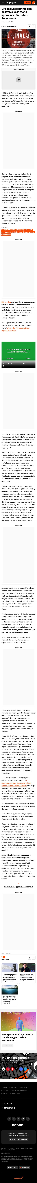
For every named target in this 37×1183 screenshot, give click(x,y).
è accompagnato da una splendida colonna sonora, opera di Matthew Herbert (16, 783)
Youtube (8, 953)
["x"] (16, 1069)
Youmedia (4, 1087)
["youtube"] (12, 1069)
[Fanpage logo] (11, 3)
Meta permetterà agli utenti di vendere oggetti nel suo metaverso (17, 1037)
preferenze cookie (15, 1093)
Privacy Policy (24, 1087)
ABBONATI (27, 2)
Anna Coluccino (11, 26)
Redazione (4, 1093)
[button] (33, 26)
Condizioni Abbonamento (19, 1090)
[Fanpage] (18, 1125)
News (3, 953)
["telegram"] (25, 1069)
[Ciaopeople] (18, 1178)
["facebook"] (21, 1069)
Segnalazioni (13, 1087)
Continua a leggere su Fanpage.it (18, 887)
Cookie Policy (5, 1090)
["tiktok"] (3, 1069)
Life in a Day (6, 302)
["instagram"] (8, 1069)
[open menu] (2, 2)
